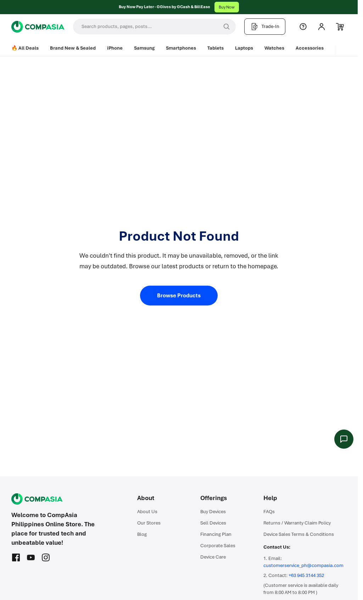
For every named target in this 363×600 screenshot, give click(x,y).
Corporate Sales (217, 546)
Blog (142, 534)
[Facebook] (16, 557)
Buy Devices (213, 512)
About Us (147, 512)
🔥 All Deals (25, 48)
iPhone (115, 48)
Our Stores (149, 523)
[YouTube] (30, 557)
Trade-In (270, 26)
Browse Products (179, 295)
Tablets (215, 48)
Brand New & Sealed (73, 48)
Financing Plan (215, 534)
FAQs (269, 512)
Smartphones (181, 48)
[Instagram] (45, 557)
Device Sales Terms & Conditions (298, 534)
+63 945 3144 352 (306, 575)
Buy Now (227, 7)
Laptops (244, 48)
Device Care (213, 557)
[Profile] (321, 26)
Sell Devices (213, 523)
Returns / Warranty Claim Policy (297, 523)
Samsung (144, 48)
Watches (274, 48)
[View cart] (340, 26)
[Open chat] (343, 439)
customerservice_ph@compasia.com (303, 565)
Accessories (310, 48)
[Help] (303, 26)
